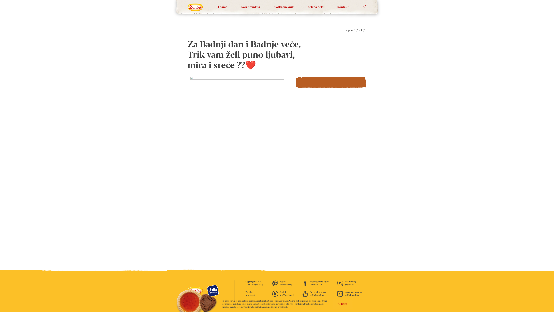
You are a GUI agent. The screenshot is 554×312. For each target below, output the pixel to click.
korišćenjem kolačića (250, 307)
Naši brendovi (250, 7)
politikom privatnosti (277, 307)
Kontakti (343, 7)
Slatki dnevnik (284, 7)
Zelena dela (315, 7)
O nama (222, 7)
